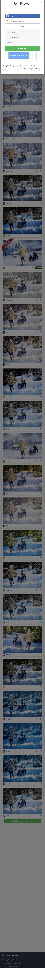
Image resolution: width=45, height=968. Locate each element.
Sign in (40, 69)
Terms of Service (30, 66)
